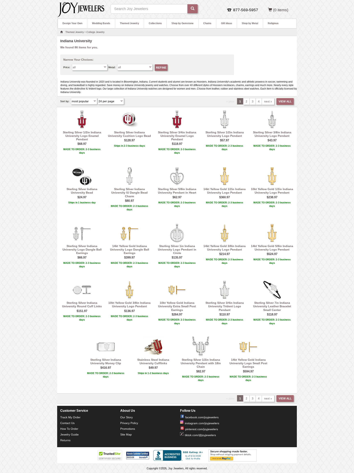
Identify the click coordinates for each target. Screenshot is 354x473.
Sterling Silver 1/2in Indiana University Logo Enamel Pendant (82, 136)
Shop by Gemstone (182, 23)
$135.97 (177, 257)
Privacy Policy (129, 423)
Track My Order (70, 417)
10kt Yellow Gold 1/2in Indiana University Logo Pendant (272, 190)
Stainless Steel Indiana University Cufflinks (153, 361)
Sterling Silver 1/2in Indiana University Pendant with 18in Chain (201, 363)
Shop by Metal (250, 23)
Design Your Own (72, 23)
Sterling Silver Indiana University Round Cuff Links (82, 304)
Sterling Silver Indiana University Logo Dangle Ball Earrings (82, 249)
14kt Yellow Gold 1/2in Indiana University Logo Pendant (224, 190)
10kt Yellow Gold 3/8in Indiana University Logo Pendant (129, 304)
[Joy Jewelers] (80, 9)
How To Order (69, 428)
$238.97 (272, 197)
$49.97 (153, 367)
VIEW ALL (285, 101)
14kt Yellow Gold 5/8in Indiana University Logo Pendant (272, 247)
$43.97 (272, 140)
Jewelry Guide (69, 434)
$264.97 (177, 314)
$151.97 (82, 311)
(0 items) (280, 10)
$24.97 (81, 197)
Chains (207, 23)
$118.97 (177, 143)
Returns (65, 440)
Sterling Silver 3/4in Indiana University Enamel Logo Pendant (177, 136)
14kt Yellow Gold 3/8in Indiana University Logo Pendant (224, 247)
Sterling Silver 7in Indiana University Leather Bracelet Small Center (272, 306)
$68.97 (81, 143)
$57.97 (224, 140)
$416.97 (105, 367)
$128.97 (129, 140)
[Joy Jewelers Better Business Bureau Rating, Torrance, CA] (178, 455)
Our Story (126, 417)
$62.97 (177, 197)
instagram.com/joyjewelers (202, 423)
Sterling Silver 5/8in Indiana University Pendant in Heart (177, 190)
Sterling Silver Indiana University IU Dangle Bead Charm (129, 192)
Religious (273, 23)
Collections (155, 23)
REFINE (161, 67)
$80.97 (129, 200)
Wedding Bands (101, 23)
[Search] (192, 9)
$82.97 (200, 371)
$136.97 (129, 311)
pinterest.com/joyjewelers (201, 429)
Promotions (127, 428)
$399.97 (129, 257)
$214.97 (224, 254)
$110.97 (224, 314)
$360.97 (224, 197)
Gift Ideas (226, 23)
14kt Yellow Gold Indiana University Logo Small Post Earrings (248, 363)
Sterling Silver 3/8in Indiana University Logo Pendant (272, 134)
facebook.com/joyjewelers (202, 417)
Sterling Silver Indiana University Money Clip (105, 361)
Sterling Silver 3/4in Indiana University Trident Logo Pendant (224, 306)
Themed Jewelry (129, 23)
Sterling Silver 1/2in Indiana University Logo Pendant (224, 134)
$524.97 (272, 254)
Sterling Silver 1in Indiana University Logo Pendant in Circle (177, 249)
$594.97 (248, 371)
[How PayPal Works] (232, 455)
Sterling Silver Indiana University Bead (82, 190)
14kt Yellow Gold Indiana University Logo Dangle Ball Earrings (129, 249)
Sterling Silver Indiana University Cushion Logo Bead (129, 134)
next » (268, 101)
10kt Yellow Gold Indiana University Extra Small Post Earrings (177, 306)
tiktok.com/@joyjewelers (200, 435)
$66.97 (81, 257)
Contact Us (67, 423)
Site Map (126, 434)
